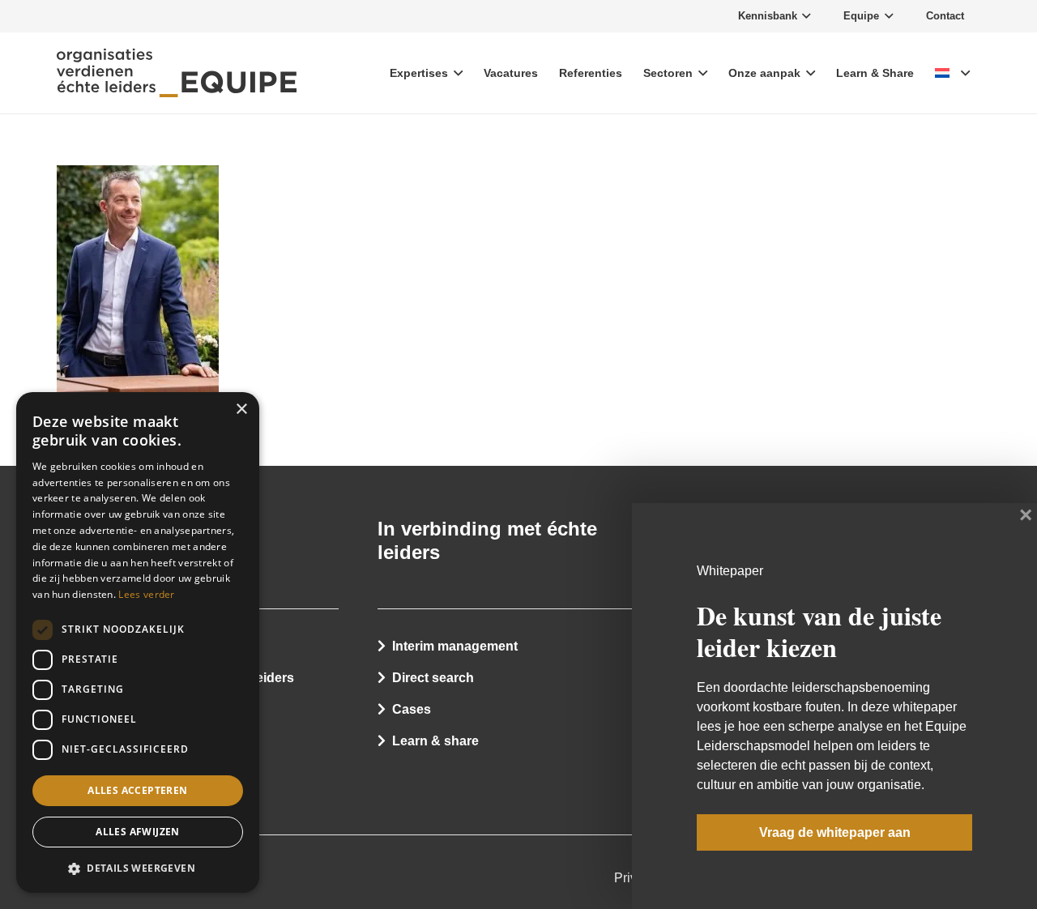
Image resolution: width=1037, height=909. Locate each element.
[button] (137, 868)
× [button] (241, 409)
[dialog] (137, 642)
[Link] (177, 73)
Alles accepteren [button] (137, 790)
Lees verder (146, 594)
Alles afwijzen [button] (138, 832)
